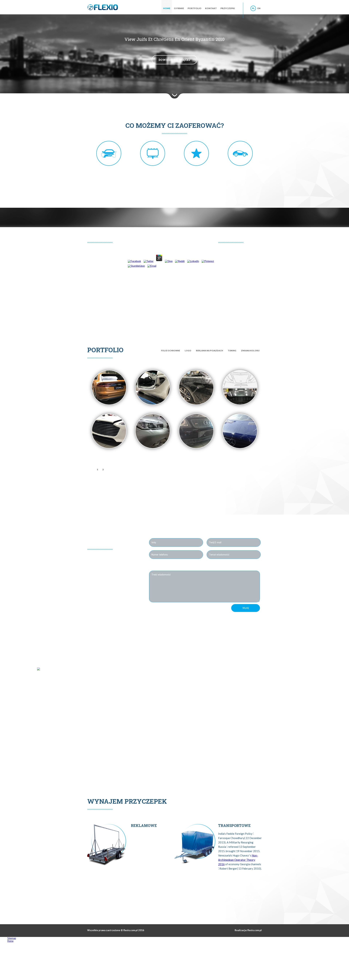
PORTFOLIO (194, 8)
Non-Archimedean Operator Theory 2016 (238, 860)
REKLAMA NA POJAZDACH (209, 350)
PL (253, 8)
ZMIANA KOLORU (250, 350)
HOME (166, 8)
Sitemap (11, 938)
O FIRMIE (179, 8)
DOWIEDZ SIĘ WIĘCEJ (174, 60)
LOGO (188, 350)
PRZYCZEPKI (227, 8)
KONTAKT (211, 8)
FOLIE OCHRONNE (170, 350)
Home (10, 941)
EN (258, 8)
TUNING (232, 350)
